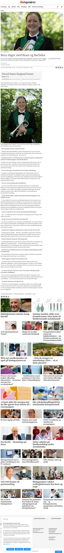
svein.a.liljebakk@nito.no (38, 532)
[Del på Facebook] (56, 67)
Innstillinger (58, 551)
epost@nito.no (52, 539)
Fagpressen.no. (6, 544)
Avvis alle (27, 549)
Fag (9, 6)
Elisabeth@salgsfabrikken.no (55, 533)
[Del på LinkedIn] (58, 67)
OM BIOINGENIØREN (56, 518)
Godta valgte (19, 549)
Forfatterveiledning (37, 6)
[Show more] (21, 80)
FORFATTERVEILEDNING (39, 518)
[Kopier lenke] (62, 67)
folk (34, 294)
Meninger (24, 6)
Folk (18, 6)
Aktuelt (13, 6)
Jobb (29, 6)
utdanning (28, 294)
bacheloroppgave (19, 294)
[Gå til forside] (32, 2)
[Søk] (57, 7)
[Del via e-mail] (60, 67)
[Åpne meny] (62, 7)
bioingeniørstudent (6, 294)
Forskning (4, 6)
